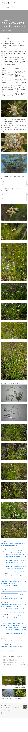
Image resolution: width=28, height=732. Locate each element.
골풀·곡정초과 (11, 656)
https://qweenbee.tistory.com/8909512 (16, 572)
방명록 (7, 7)
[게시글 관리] (8, 651)
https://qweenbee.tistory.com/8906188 (12, 640)
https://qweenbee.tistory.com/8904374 (12, 552)
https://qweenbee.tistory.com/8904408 (12, 581)
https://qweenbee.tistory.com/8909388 (16, 566)
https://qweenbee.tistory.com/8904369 (12, 646)
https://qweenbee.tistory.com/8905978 (16, 629)
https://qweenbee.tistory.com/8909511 (14, 595)
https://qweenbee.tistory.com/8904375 (16, 554)
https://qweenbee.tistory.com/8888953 (16, 560)
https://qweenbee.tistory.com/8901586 (16, 627)
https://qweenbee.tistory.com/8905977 (16, 612)
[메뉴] (25, 3)
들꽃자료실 (5, 656)
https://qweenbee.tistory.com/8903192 (12, 551)
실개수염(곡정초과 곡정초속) (9, 659)
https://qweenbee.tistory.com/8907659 (16, 633)
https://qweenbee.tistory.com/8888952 (12, 591)
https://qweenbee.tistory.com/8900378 (13, 623)
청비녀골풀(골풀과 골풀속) (8, 662)
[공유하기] (6, 651)
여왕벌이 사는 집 (8, 3)
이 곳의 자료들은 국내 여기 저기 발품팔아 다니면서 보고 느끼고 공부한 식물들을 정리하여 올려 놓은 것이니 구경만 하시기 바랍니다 (11, 709)
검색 (22, 3)
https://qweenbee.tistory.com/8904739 (12, 598)
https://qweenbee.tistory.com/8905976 (16, 562)
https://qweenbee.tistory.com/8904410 (16, 556)
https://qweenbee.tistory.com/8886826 (12, 604)
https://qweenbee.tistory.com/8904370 (16, 608)
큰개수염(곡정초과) (7, 664)
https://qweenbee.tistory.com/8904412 (12, 575)
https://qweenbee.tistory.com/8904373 (13, 543)
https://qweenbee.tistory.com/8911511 (13, 585)
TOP (25, 728)
